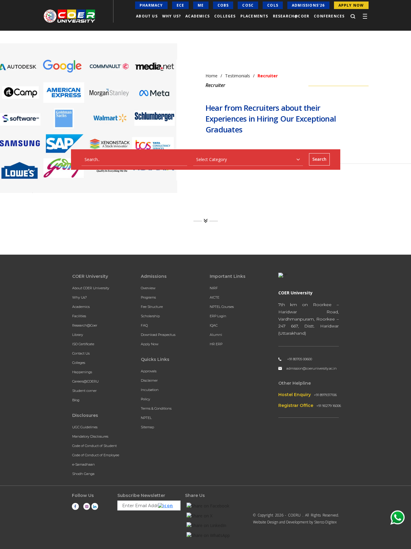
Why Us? (79, 297)
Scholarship (150, 316)
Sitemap (147, 427)
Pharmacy (151, 5)
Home (212, 76)
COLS (272, 5)
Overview (148, 288)
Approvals (148, 371)
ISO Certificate (83, 344)
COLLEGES (225, 16)
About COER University (90, 288)
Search (319, 159)
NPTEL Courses (222, 307)
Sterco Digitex (325, 522)
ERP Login (218, 316)
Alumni (216, 335)
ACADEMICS (197, 16)
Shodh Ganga (83, 474)
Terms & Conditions (156, 408)
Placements (254, 16)
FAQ (144, 325)
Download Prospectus (158, 335)
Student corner (84, 391)
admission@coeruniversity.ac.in (311, 368)
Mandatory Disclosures (90, 436)
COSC (248, 5)
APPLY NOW (351, 5)
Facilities (79, 316)
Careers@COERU (85, 381)
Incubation (150, 390)
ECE (180, 5)
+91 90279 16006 (328, 406)
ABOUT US (147, 16)
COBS (223, 5)
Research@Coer (84, 325)
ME (201, 5)
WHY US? (171, 16)
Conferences (329, 16)
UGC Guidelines (84, 427)
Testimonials (237, 76)
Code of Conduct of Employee (95, 455)
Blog (75, 400)
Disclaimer (149, 380)
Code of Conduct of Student (94, 446)
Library (77, 335)
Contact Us (81, 353)
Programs (148, 297)
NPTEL (146, 418)
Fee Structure (152, 307)
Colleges (78, 363)
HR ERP (216, 344)
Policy (145, 399)
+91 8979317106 (325, 395)
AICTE (214, 297)
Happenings (82, 372)
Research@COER (291, 16)
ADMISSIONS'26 (308, 5)
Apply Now (149, 344)
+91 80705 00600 (299, 359)
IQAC (214, 325)
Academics (81, 307)
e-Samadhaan (83, 464)
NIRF (214, 288)
